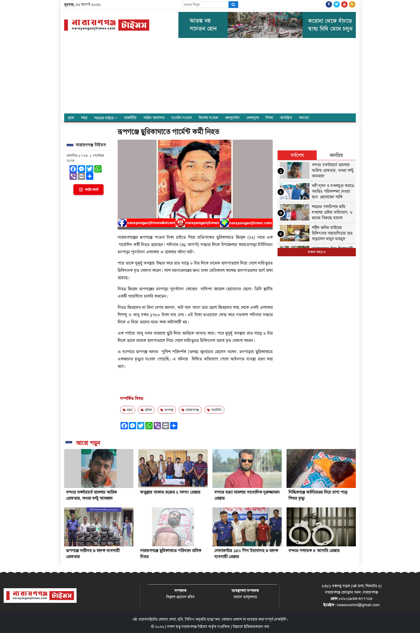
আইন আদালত (154, 117)
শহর (84, 117)
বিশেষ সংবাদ (208, 117)
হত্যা (129, 410)
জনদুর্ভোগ (232, 117)
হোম (71, 117)
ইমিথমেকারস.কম (256, 626)
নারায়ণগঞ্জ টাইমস (194, 626)
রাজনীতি (130, 117)
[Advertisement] (210, 77)
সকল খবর (316, 252)
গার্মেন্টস (216, 410)
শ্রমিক (148, 410)
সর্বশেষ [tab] (297, 155)
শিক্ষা (269, 117)
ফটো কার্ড (91, 189)
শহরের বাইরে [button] (104, 117)
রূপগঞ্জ (168, 410)
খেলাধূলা (252, 117)
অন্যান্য (304, 117)
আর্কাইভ (286, 117)
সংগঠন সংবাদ (181, 117)
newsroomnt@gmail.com (358, 604)
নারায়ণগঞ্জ (192, 410)
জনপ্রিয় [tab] (336, 155)
